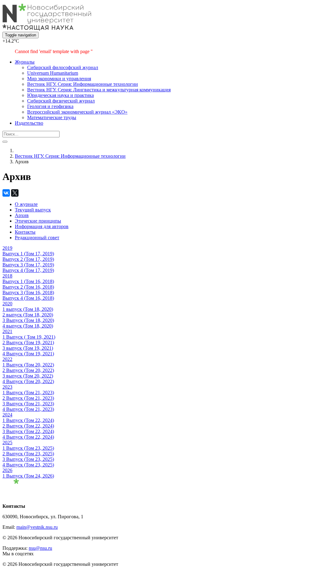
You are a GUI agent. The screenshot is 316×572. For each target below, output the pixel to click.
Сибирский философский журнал (62, 67)
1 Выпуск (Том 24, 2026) (28, 475)
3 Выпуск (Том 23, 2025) (28, 459)
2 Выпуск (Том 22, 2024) (28, 425)
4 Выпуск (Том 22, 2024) (28, 437)
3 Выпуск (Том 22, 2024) (28, 431)
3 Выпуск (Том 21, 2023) (28, 403)
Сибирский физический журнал (61, 100)
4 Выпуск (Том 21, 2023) (28, 409)
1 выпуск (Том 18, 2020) (27, 309)
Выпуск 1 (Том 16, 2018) (28, 281)
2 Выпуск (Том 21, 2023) (28, 398)
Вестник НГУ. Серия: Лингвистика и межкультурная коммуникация (99, 89)
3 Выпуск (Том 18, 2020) (28, 320)
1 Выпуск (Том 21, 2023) (28, 392)
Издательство (29, 123)
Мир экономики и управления (59, 78)
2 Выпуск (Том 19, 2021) (28, 342)
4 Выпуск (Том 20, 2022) (28, 381)
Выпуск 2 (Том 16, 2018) (28, 287)
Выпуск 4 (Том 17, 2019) (28, 270)
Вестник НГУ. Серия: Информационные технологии (82, 84)
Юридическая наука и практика (60, 95)
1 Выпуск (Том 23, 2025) (28, 448)
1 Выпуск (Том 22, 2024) (28, 420)
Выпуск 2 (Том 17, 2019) (28, 259)
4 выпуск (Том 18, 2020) (27, 325)
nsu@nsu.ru (40, 548)
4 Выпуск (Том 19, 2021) (28, 353)
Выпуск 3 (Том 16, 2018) (28, 292)
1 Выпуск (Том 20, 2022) (28, 364)
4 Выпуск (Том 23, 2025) (28, 464)
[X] (15, 193)
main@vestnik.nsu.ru (37, 527)
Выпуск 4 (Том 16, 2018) (28, 298)
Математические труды (51, 117)
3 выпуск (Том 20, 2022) (27, 375)
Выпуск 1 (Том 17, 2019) (28, 253)
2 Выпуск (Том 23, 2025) (28, 453)
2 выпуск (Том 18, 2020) (27, 314)
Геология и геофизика (50, 106)
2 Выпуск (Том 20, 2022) (28, 370)
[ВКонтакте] (6, 193)
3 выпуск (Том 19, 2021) (27, 348)
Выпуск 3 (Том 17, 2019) (28, 264)
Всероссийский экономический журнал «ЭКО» (77, 112)
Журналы (25, 62)
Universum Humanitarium (52, 73)
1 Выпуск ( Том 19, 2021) (28, 337)
